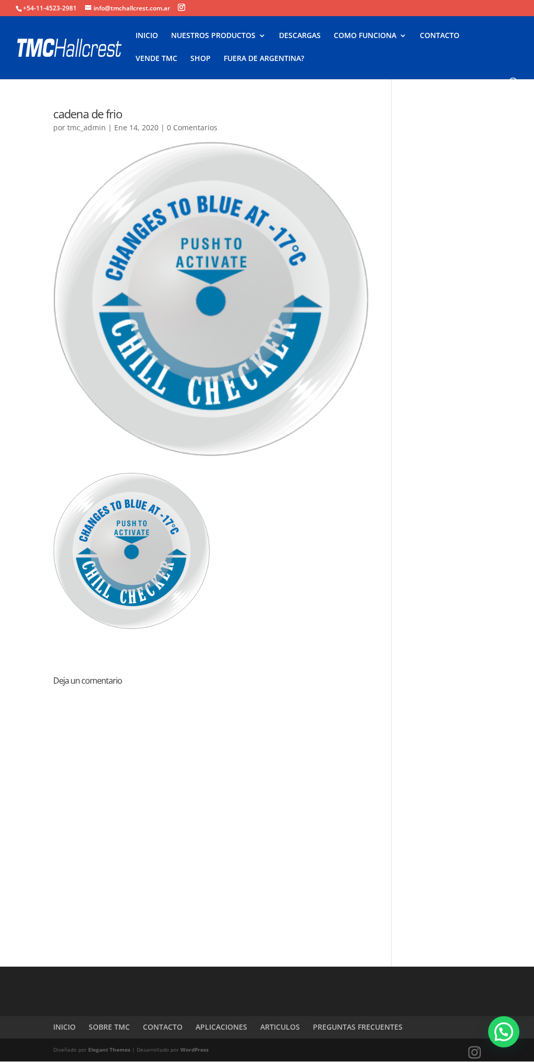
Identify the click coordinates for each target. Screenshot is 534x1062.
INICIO (147, 36)
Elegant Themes (109, 1049)
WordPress (194, 1049)
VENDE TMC (156, 59)
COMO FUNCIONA (365, 36)
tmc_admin (86, 127)
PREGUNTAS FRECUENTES (358, 1027)
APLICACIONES (221, 1027)
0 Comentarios (192, 127)
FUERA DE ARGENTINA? (264, 59)
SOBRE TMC (109, 1027)
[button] (503, 1031)
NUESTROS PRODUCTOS (213, 36)
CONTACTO (439, 36)
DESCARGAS (300, 36)
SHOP (200, 59)
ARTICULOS (280, 1027)
